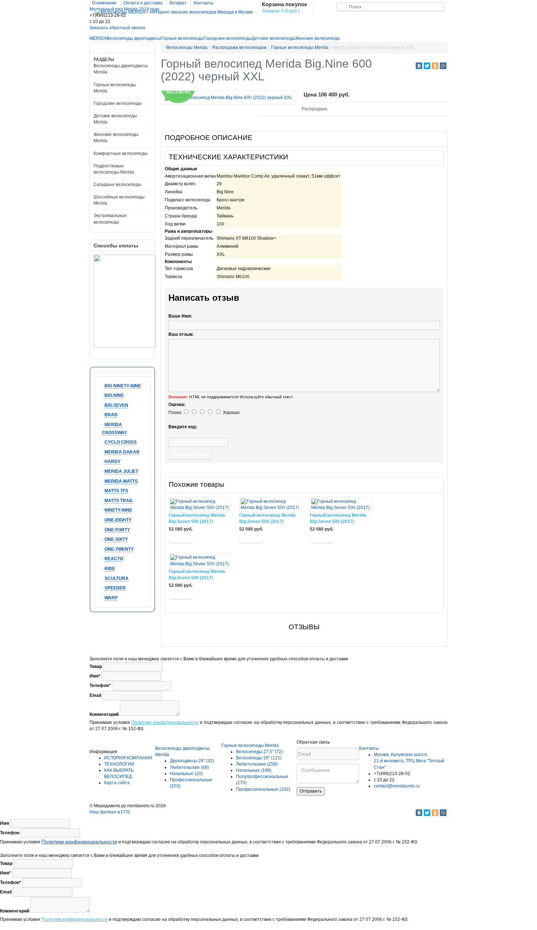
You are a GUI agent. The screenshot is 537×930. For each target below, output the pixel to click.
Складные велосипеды (117, 184)
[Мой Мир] (443, 65)
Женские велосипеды (317, 38)
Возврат (178, 2)
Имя (4, 823)
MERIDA (98, 38)
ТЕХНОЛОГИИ (119, 764)
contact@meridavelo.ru (397, 786)
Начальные (186, 773)
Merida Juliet (121, 471)
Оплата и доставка (143, 2)
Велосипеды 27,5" (259, 751)
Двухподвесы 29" (192, 760)
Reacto (113, 558)
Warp (111, 597)
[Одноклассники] (435, 65)
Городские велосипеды (227, 38)
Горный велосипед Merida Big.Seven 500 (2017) (197, 518)
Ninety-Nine (118, 510)
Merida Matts (121, 481)
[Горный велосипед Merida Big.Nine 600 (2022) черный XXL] (228, 97)
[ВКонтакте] (419, 65)
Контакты (203, 2)
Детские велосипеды (273, 38)
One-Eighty (118, 520)
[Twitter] (427, 65)
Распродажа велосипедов (239, 47)
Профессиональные (263, 789)
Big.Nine (114, 395)
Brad (111, 414)
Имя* (95, 676)
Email (95, 695)
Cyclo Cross (120, 442)
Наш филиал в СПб (110, 812)
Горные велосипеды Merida (299, 47)
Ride (109, 568)
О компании (104, 2)
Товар (96, 666)
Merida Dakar (122, 452)
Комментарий (104, 714)
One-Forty (117, 529)
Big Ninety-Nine (122, 385)
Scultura (116, 578)
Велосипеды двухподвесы (134, 38)
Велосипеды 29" (259, 757)
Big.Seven (116, 405)
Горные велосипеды (182, 38)
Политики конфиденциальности (165, 722)
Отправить (311, 791)
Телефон (9, 832)
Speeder (115, 588)
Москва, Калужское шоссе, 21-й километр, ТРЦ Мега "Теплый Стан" (409, 761)
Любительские (189, 767)
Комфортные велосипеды (121, 153)
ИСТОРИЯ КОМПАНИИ (128, 757)
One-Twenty (119, 549)
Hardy (112, 461)
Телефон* (100, 685)
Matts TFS (116, 490)
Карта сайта (117, 782)
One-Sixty (116, 539)
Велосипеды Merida (186, 47)
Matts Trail (118, 500)
